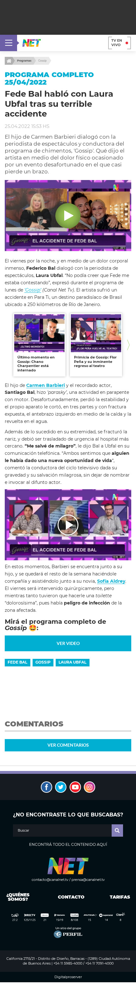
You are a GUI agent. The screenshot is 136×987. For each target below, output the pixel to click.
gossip (43, 662)
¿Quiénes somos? (17, 897)
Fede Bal (17, 662)
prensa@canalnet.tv (88, 879)
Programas (24, 60)
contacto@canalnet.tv (50, 879)
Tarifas (120, 897)
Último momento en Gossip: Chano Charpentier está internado (36, 363)
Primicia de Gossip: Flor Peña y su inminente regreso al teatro (95, 361)
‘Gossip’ (32, 289)
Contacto (70, 897)
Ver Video (68, 643)
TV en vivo (116, 42)
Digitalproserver (68, 977)
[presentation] (7, 345)
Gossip (42, 60)
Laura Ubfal (72, 662)
